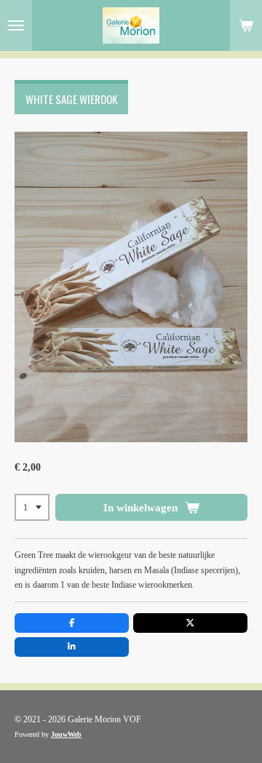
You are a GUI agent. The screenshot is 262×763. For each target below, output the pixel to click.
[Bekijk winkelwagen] (246, 25)
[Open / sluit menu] (16, 25)
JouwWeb (66, 734)
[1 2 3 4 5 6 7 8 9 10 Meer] (32, 508)
